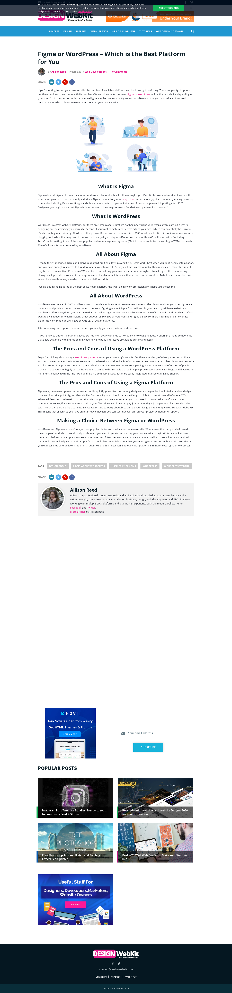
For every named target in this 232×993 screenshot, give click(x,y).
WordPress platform (86, 357)
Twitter (91, 507)
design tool (128, 199)
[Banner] (150, 16)
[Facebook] (72, 82)
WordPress (150, 466)
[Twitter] (58, 82)
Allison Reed (58, 71)
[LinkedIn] (51, 82)
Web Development (123, 31)
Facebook (75, 507)
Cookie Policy (85, 11)
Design (67, 31)
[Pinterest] (65, 82)
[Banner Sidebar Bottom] (75, 899)
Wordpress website (177, 466)
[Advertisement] (155, 898)
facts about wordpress (89, 466)
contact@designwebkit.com (116, 969)
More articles (77, 511)
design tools (57, 466)
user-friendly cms (124, 466)
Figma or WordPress (139, 94)
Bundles (53, 31)
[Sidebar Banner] (70, 733)
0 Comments (119, 71)
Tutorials (145, 31)
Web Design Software (170, 31)
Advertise (115, 976)
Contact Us (101, 976)
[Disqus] (116, 569)
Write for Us (131, 976)
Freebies (81, 31)
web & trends (99, 31)
